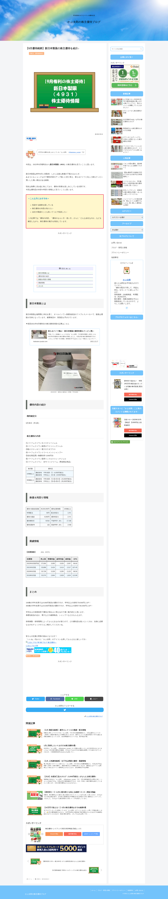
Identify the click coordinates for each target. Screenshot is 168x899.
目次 (63, 269)
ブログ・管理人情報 (119, 248)
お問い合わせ (116, 243)
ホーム (93, 890)
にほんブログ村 (32, 646)
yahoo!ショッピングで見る (91, 834)
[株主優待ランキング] (131, 367)
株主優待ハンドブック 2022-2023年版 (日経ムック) (63, 828)
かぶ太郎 (127, 280)
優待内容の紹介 (43, 276)
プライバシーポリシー (120, 253)
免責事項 (114, 257)
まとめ (40, 286)
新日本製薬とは (43, 273)
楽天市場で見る (73, 834)
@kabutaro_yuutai (74, 152)
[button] (94, 699)
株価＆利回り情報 (44, 279)
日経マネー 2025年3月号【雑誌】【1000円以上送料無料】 (133, 422)
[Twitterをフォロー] (65, 710)
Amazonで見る (54, 834)
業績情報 (41, 283)
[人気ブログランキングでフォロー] (120, 443)
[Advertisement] (65, 248)
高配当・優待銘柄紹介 (34, 655)
